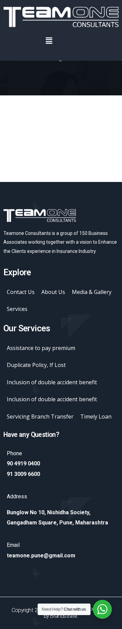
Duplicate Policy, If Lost (36, 365)
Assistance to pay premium (41, 348)
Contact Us (21, 292)
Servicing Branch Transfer (40, 416)
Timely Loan (95, 416)
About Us (53, 292)
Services (17, 309)
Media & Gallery (91, 292)
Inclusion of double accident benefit (52, 382)
